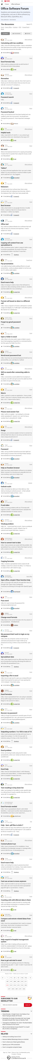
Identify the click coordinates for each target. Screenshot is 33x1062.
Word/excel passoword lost (11, 355)
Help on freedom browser (10, 468)
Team (9, 1052)
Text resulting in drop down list (12, 788)
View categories (5, 19)
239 (17, 989)
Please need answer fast (10, 412)
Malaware (4, 187)
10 (11, 977)
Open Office (8, 27)
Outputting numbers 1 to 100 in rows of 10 (16, 732)
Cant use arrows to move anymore (13, 881)
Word (2, 29)
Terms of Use (15, 1052)
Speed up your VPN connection (11, 1044)
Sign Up (5, 1052)
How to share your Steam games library (13, 1042)
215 (18, 985)
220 (26, 985)
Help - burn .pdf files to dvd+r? (12, 825)
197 (11, 981)
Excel (2, 27)
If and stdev (5, 505)
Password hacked (7, 112)
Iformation (5, 78)
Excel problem (6, 750)
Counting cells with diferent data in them (16, 900)
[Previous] (2, 977)
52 (18, 977)
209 (18, 981)
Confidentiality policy (24, 1052)
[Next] (30, 977)
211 (26, 981)
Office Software (15, 4)
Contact (14, 1054)
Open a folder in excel (9, 337)
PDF (20, 27)
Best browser (6, 205)
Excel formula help (8, 62)
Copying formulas (7, 561)
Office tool (5, 224)
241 (20, 989)
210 (22, 981)
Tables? (4, 168)
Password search (7, 97)
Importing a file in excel (9, 676)
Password (4, 449)
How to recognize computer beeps (12, 1047)
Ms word (4, 149)
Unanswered (17, 33)
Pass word (5, 601)
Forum (7, 4)
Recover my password (9, 713)
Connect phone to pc (8, 844)
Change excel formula (9, 617)
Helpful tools (5, 133)
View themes (12, 19)
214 (15, 985)
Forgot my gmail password (11, 322)
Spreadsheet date (7, 657)
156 (26, 977)
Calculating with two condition (12, 43)
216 (22, 985)
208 (15, 981)
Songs (3, 430)
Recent (6, 33)
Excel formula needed (9, 806)
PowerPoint (25, 27)
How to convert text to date (11, 543)
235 (13, 989)
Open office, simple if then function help (15, 580)
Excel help (4, 769)
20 (14, 977)
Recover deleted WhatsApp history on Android (15, 1039)
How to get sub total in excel (11, 960)
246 (24, 989)
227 (9, 989)
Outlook (15, 27)
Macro (3, 393)
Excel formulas (6, 694)
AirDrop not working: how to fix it (11, 1036)
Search (28, 24)
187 (7, 981)
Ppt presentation (7, 264)
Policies (19, 1054)
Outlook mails (6, 487)
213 (11, 985)
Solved (28, 33)
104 (22, 977)
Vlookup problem (7, 524)
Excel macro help (7, 282)
